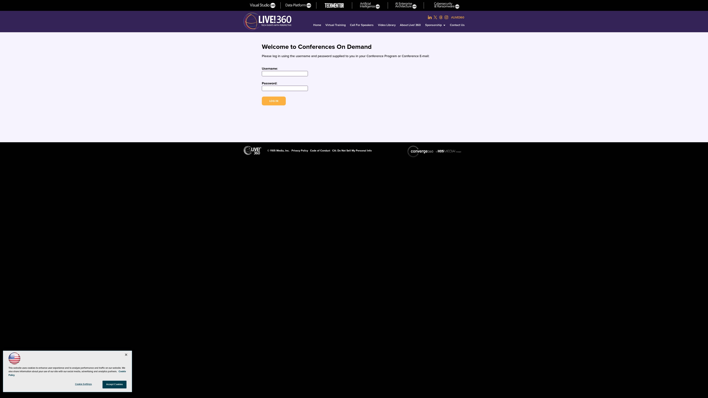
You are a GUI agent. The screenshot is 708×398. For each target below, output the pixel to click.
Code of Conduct (320, 150)
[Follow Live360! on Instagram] (446, 17)
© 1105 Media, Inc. (278, 150)
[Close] (126, 355)
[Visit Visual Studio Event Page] (262, 5)
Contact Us (457, 25)
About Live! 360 (410, 25)
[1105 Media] (448, 151)
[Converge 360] (420, 151)
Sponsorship (433, 25)
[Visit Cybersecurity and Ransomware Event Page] (446, 5)
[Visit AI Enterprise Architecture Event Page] (406, 5)
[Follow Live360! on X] (435, 17)
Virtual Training (335, 25)
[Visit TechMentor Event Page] (334, 5)
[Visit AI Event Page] (370, 5)
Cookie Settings (83, 384)
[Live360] (267, 21)
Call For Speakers (362, 25)
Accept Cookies (114, 384)
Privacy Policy (299, 150)
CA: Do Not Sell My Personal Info (352, 150)
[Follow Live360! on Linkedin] (430, 17)
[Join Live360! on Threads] (441, 17)
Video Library (387, 25)
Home (317, 25)
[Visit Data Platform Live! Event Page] (298, 5)
